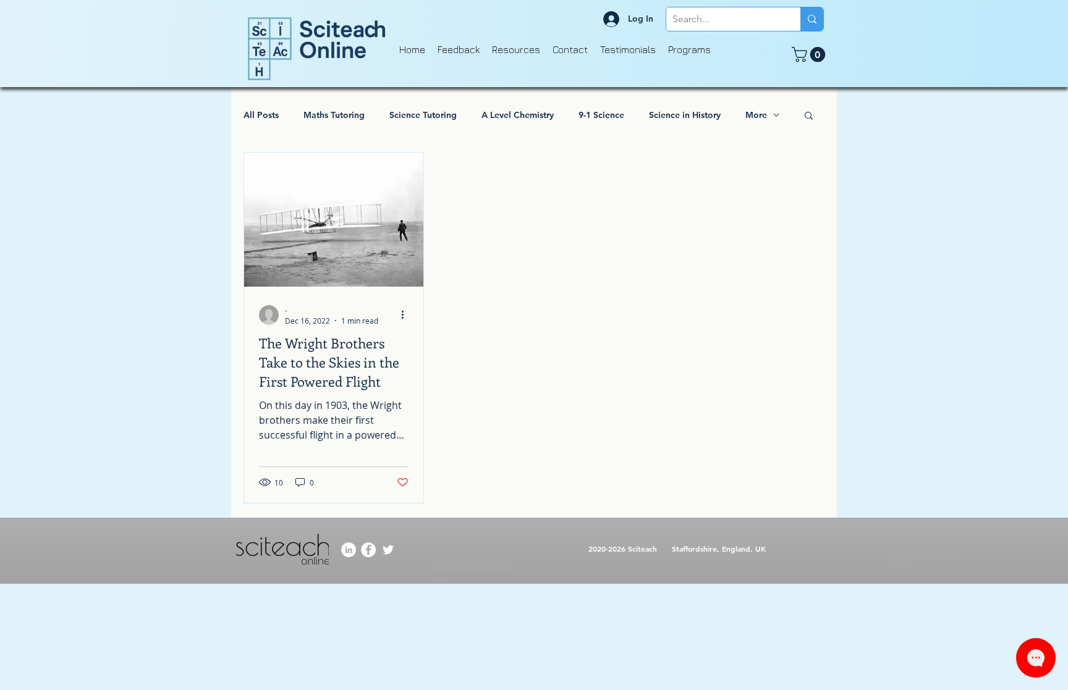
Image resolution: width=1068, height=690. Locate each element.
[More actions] (406, 315)
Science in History (685, 114)
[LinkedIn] (348, 549)
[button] (810, 54)
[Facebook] (368, 549)
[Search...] (811, 19)
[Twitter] (388, 549)
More (756, 114)
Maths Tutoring (334, 114)
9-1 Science (601, 114)
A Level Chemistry (517, 114)
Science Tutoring (423, 114)
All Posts (261, 114)
